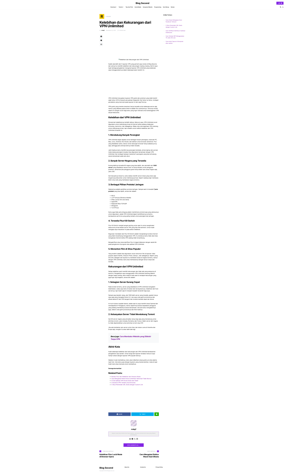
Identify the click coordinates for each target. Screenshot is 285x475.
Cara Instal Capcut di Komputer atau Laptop (174, 42)
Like (279, 3)
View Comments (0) (133, 445)
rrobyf (102, 30)
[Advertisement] (133, 45)
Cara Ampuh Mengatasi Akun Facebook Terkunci (174, 21)
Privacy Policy (159, 467)
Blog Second (142, 3)
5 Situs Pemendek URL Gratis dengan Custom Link (174, 26)
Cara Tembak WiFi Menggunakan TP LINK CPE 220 (175, 37)
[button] (283, 7)
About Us (127, 467)
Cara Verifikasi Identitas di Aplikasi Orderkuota (175, 31)
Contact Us (143, 467)
